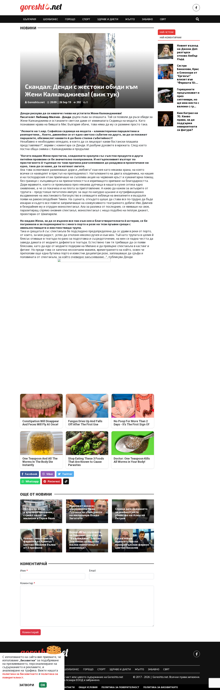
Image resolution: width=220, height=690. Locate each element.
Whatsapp (32, 481)
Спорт (86, 19)
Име (24, 570)
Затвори (26, 685)
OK (43, 685)
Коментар (27, 583)
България (29, 19)
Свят (163, 19)
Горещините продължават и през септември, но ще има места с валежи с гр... (188, 97)
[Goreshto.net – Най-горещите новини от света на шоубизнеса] (41, 7)
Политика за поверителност (120, 687)
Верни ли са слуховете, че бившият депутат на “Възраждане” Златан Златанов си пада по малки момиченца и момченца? (85, 539)
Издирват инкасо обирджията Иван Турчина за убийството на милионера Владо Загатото (85, 512)
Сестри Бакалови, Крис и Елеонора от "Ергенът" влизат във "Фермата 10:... (188, 74)
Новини (28, 28)
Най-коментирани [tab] (170, 37)
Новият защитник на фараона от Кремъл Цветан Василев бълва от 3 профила (39, 543)
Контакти (68, 687)
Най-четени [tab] (166, 32)
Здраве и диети (107, 19)
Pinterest (54, 481)
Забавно (147, 19)
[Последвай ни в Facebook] (196, 7)
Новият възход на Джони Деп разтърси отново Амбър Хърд (187, 52)
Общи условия (88, 687)
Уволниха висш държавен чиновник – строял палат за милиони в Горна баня (39, 513)
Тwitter (67, 474)
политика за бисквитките (20, 674)
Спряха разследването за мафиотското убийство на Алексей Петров (131, 513)
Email (92, 570)
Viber (49, 474)
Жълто (130, 19)
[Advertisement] (52, 362)
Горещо (70, 19)
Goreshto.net (36, 102)
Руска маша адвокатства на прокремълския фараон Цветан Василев (132, 543)
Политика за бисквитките (160, 687)
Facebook (31, 474)
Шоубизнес (50, 19)
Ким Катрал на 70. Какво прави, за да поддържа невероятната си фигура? (187, 121)
